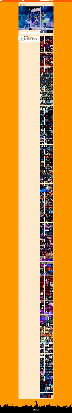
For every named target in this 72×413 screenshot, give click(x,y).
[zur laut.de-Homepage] (3, 1)
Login (71, 0)
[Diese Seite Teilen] (43, 31)
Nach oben (36, 409)
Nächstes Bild (36, 18)
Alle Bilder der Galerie (44, 34)
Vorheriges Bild (24, 18)
